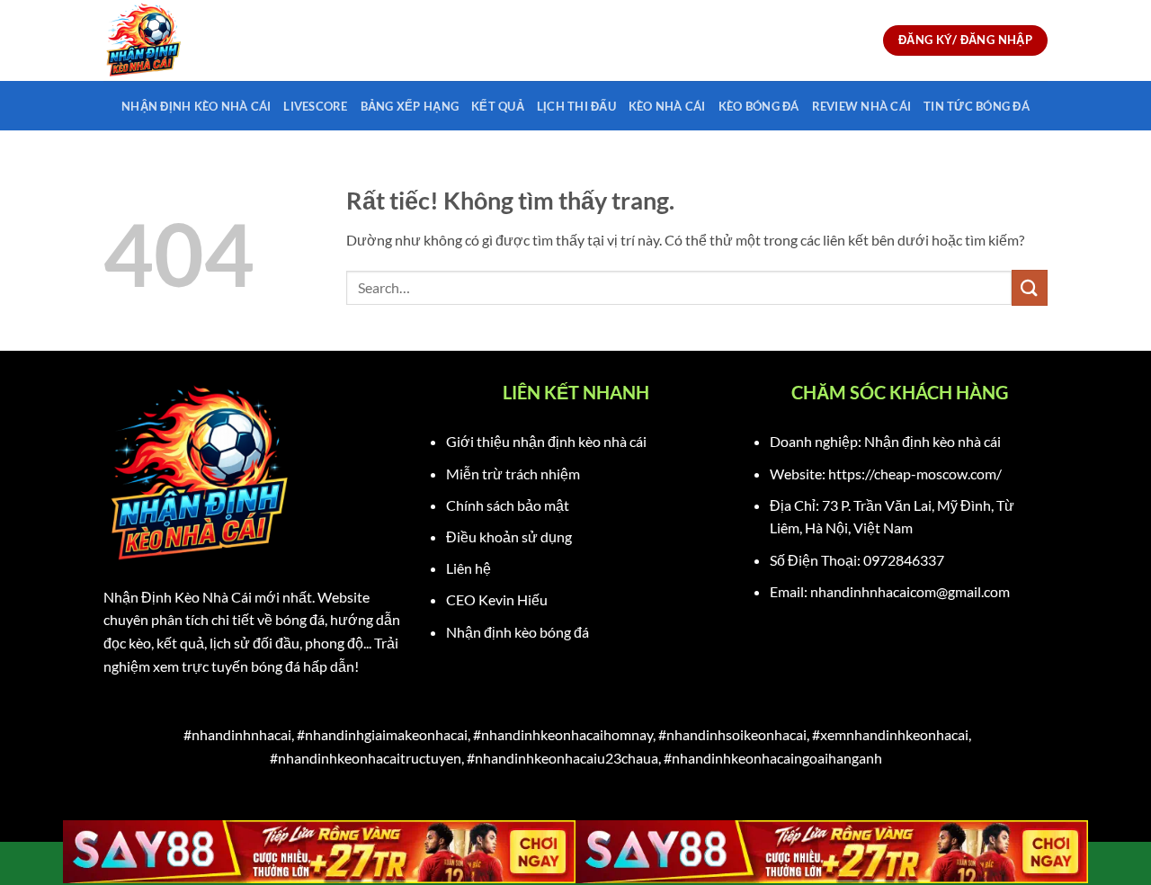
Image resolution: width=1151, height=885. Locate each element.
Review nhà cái (862, 106)
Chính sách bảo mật (507, 505)
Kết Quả (497, 106)
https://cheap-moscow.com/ (915, 473)
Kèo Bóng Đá (758, 106)
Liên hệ (468, 568)
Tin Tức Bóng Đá (976, 106)
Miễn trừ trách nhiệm (513, 473)
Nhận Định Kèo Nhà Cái (196, 106)
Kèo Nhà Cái (667, 106)
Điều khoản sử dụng (509, 536)
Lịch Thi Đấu (576, 106)
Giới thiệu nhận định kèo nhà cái (546, 441)
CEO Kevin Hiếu (497, 599)
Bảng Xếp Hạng (410, 106)
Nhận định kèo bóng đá (517, 631)
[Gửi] (1030, 287)
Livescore (315, 106)
